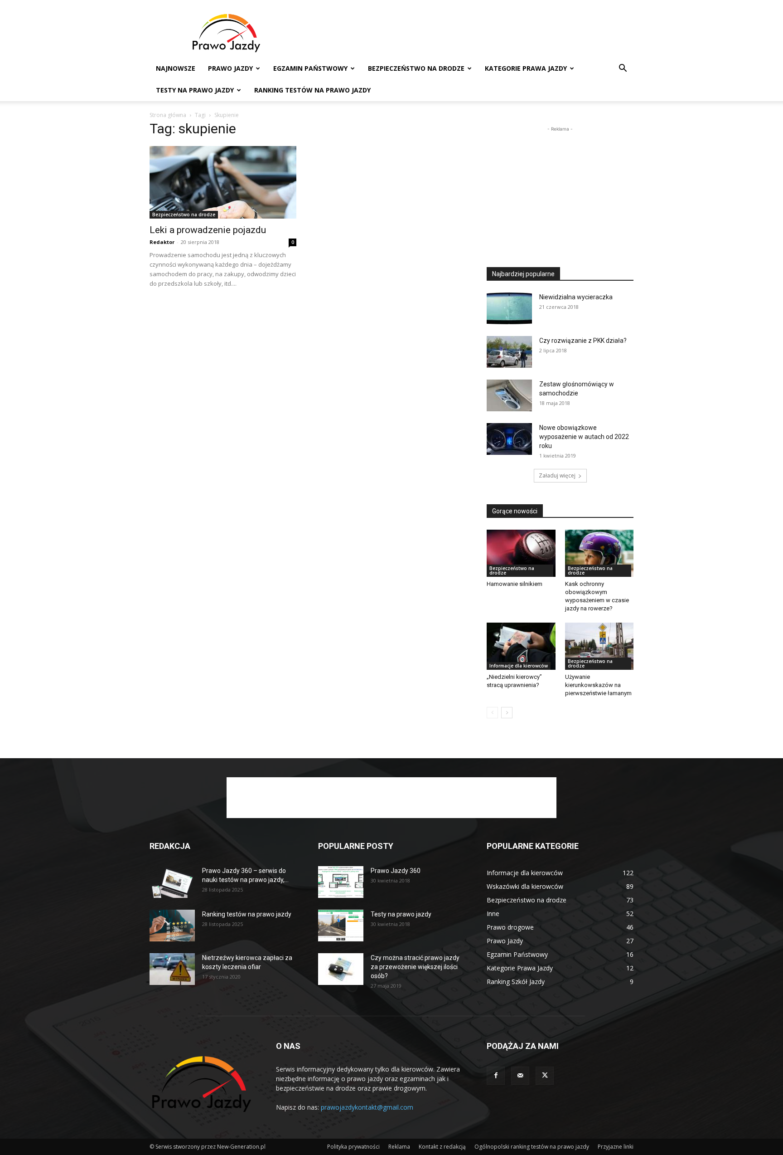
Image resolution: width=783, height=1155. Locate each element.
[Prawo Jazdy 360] (340, 882)
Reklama (399, 1146)
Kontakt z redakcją (442, 1146)
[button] (622, 69)
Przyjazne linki (615, 1146)
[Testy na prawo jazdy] (340, 925)
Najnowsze (175, 68)
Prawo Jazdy (230, 68)
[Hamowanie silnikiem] (521, 553)
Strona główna (168, 115)
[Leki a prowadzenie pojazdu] (223, 182)
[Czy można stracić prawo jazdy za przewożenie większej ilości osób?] (340, 969)
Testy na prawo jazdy (401, 914)
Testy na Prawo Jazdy (195, 90)
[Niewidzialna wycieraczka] (509, 308)
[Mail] (520, 1076)
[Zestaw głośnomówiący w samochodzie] (509, 395)
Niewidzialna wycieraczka (576, 297)
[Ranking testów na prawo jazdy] (172, 925)
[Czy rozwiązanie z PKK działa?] (509, 352)
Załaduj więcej (557, 475)
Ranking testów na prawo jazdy (312, 90)
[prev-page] (492, 712)
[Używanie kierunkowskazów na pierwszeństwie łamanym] (599, 646)
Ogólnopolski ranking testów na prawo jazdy (531, 1146)
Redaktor (162, 242)
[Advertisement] (468, 33)
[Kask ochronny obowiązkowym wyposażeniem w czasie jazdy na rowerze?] (599, 553)
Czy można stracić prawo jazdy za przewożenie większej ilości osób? (415, 967)
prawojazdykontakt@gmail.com (367, 1107)
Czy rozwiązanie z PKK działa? (583, 340)
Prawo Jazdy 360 (395, 870)
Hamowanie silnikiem (514, 583)
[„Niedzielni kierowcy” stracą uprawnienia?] (521, 646)
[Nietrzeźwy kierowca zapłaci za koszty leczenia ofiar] (172, 969)
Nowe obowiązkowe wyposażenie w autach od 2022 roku (584, 436)
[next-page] (506, 712)
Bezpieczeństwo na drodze (416, 68)
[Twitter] (545, 1076)
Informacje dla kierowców (518, 666)
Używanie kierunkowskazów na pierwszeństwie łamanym (598, 685)
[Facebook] (496, 1076)
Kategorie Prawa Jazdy (526, 68)
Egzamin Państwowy (310, 68)
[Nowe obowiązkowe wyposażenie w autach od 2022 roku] (509, 439)
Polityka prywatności (353, 1146)
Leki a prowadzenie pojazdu (208, 229)
